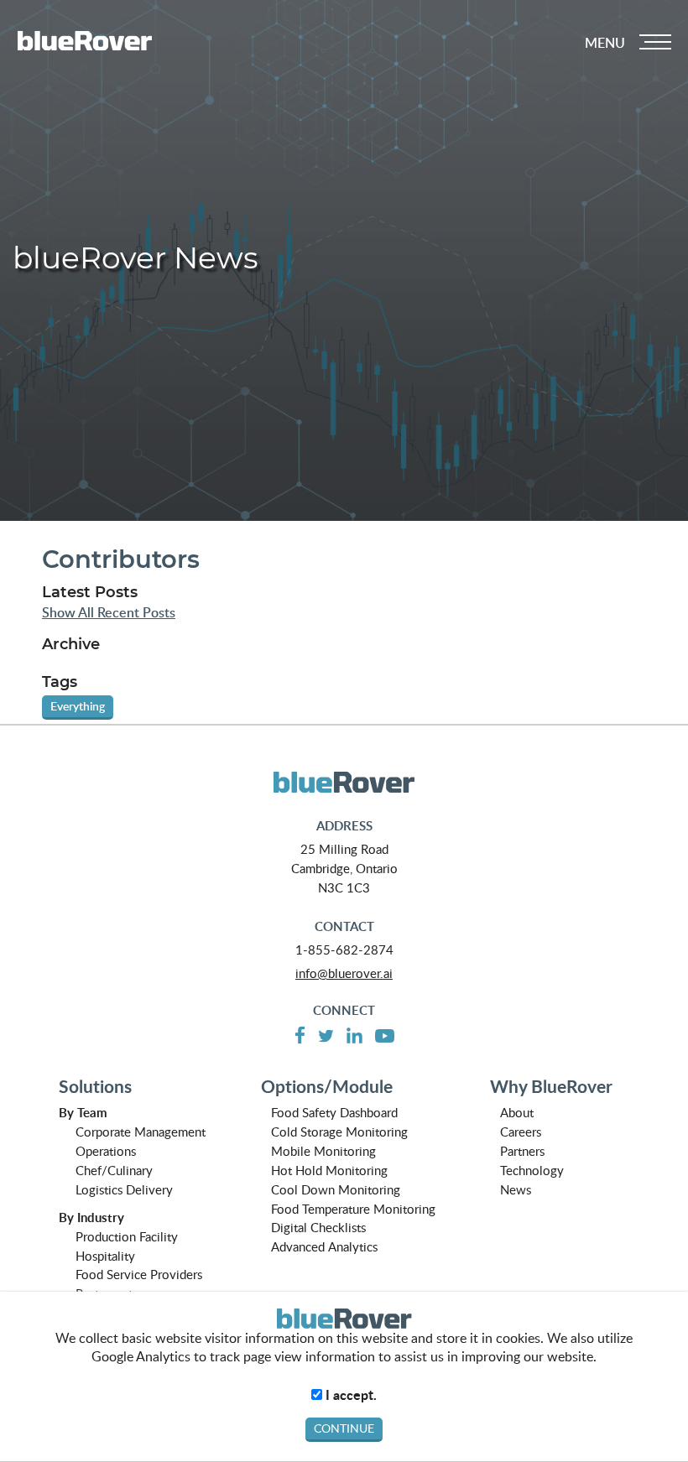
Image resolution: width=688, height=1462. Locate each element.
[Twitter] (326, 1034)
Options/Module (327, 1086)
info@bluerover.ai (344, 973)
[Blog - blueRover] (344, 782)
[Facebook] (299, 1034)
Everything (77, 706)
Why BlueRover (551, 1086)
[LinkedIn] (354, 1033)
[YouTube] (384, 1034)
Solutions (95, 1086)
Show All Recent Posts (108, 613)
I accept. (349, 1395)
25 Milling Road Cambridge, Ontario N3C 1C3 (344, 868)
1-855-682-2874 (344, 949)
